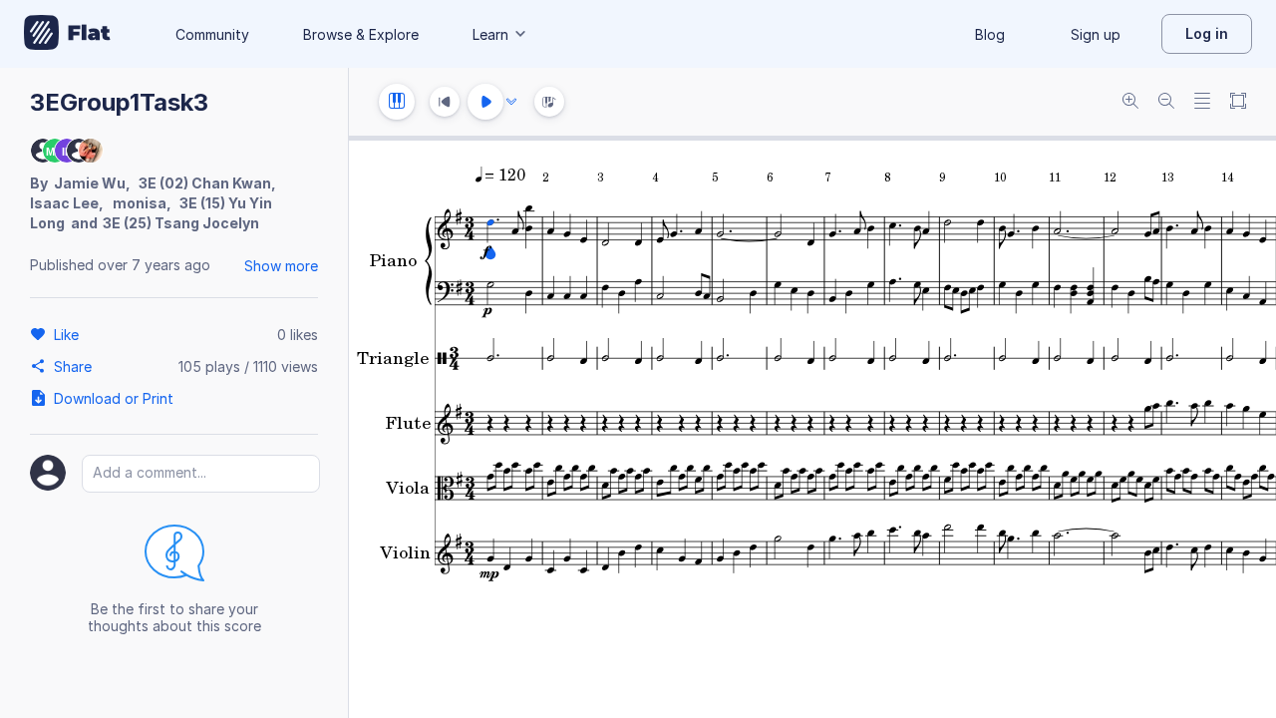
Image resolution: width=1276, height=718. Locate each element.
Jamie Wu (90, 183)
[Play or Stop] (485, 102)
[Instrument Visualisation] (549, 102)
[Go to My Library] (67, 34)
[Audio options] (511, 102)
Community (212, 34)
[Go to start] (445, 102)
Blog (990, 34)
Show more (281, 265)
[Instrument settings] (397, 102)
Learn (490, 34)
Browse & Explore (361, 34)
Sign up (1095, 34)
